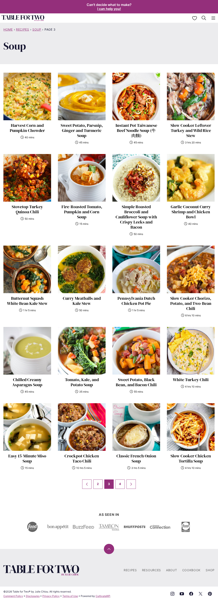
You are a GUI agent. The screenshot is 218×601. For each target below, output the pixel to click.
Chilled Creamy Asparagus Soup (27, 382)
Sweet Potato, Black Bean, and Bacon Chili (136, 382)
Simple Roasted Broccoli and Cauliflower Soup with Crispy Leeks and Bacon (136, 217)
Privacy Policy (51, 596)
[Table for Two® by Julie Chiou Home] (23, 18)
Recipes (22, 29)
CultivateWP (103, 596)
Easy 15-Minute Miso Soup (27, 458)
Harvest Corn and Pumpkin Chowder (27, 127)
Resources (151, 570)
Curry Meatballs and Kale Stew (82, 300)
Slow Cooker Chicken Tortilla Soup (191, 458)
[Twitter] (200, 593)
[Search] (204, 18)
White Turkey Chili (191, 380)
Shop (210, 570)
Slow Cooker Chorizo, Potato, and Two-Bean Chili (190, 303)
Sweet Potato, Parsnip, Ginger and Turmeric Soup (82, 130)
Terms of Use (70, 596)
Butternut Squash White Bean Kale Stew (27, 300)
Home (8, 29)
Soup (36, 29)
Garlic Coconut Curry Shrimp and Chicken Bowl (191, 212)
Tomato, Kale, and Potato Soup (82, 382)
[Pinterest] (210, 593)
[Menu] (213, 18)
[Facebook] (191, 593)
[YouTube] (181, 593)
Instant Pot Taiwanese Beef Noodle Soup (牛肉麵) (136, 130)
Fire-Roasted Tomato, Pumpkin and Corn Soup (82, 212)
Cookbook (191, 570)
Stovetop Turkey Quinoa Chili (27, 209)
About (171, 570)
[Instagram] (172, 593)
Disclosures (33, 596)
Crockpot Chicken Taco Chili (82, 458)
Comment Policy (13, 596)
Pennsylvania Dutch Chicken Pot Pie (136, 300)
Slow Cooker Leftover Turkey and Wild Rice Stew (191, 130)
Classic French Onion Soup (136, 458)
